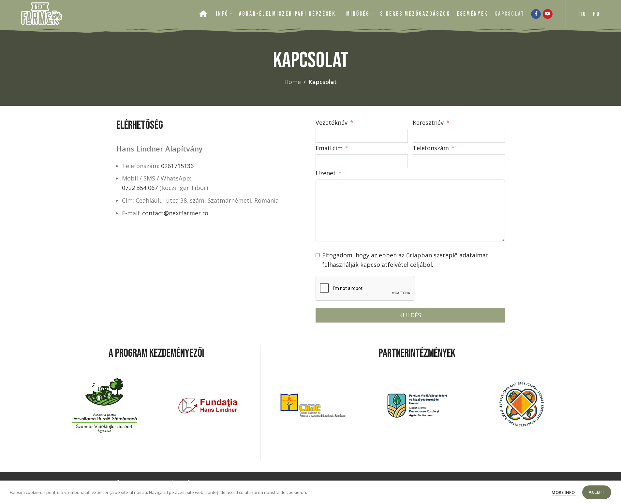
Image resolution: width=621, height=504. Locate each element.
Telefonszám (431, 148)
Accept (597, 492)
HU (596, 14)
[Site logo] (42, 13)
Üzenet (326, 173)
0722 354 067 (140, 188)
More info (564, 492)
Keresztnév (428, 122)
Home (292, 82)
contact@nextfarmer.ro (175, 213)
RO (582, 14)
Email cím (330, 148)
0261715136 (177, 166)
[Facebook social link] (536, 14)
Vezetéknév (331, 122)
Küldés (410, 315)
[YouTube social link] (548, 14)
